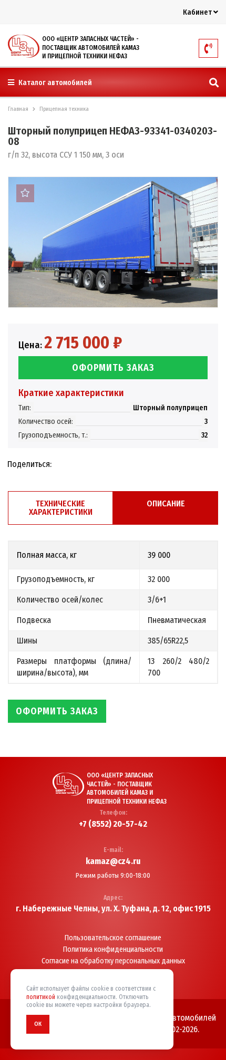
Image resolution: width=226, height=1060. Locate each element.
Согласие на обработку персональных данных (113, 961)
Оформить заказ (113, 367)
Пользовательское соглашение (113, 938)
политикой (40, 997)
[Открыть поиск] (214, 83)
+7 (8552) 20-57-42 (113, 824)
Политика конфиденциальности (113, 949)
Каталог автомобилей (54, 82)
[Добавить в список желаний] (25, 193)
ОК (38, 1024)
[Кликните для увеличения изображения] (113, 242)
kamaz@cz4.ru (113, 861)
